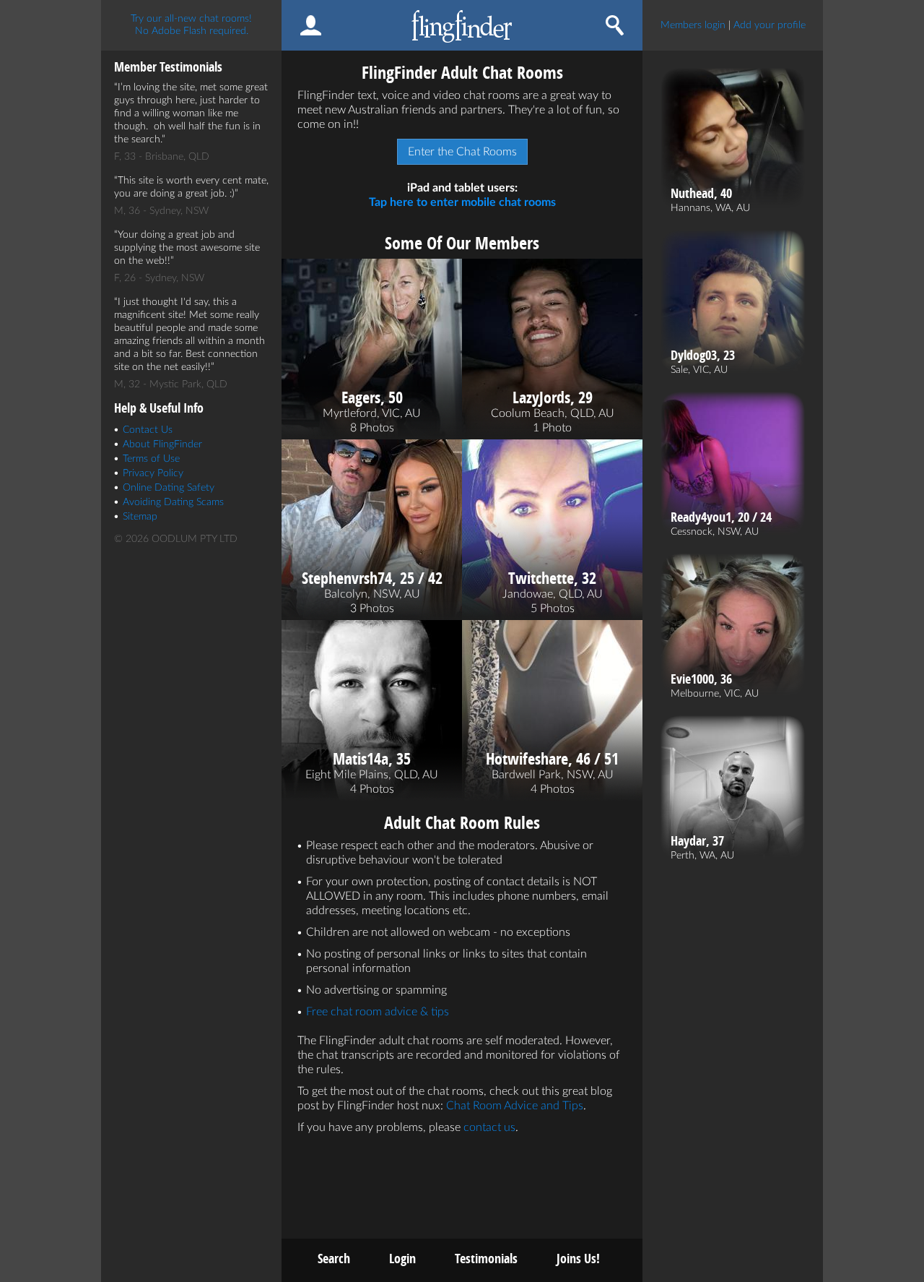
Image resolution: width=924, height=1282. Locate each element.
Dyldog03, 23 (703, 355)
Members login (693, 25)
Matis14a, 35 (372, 759)
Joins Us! (578, 1258)
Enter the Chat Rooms (462, 152)
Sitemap (140, 517)
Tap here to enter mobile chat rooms (462, 202)
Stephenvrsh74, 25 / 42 (372, 578)
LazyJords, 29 (553, 397)
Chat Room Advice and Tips (514, 1105)
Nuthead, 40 (701, 193)
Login (402, 1258)
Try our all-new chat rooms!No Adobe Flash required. (191, 25)
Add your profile (769, 25)
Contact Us (148, 430)
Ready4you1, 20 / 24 (721, 517)
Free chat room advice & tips (377, 1012)
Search (334, 1258)
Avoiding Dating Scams (173, 502)
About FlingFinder (162, 444)
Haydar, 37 (697, 841)
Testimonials (486, 1258)
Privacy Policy (153, 473)
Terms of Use (151, 459)
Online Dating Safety (168, 488)
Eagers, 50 (372, 397)
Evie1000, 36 (701, 679)
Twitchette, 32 (552, 578)
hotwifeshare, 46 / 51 (552, 759)
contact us (489, 1127)
